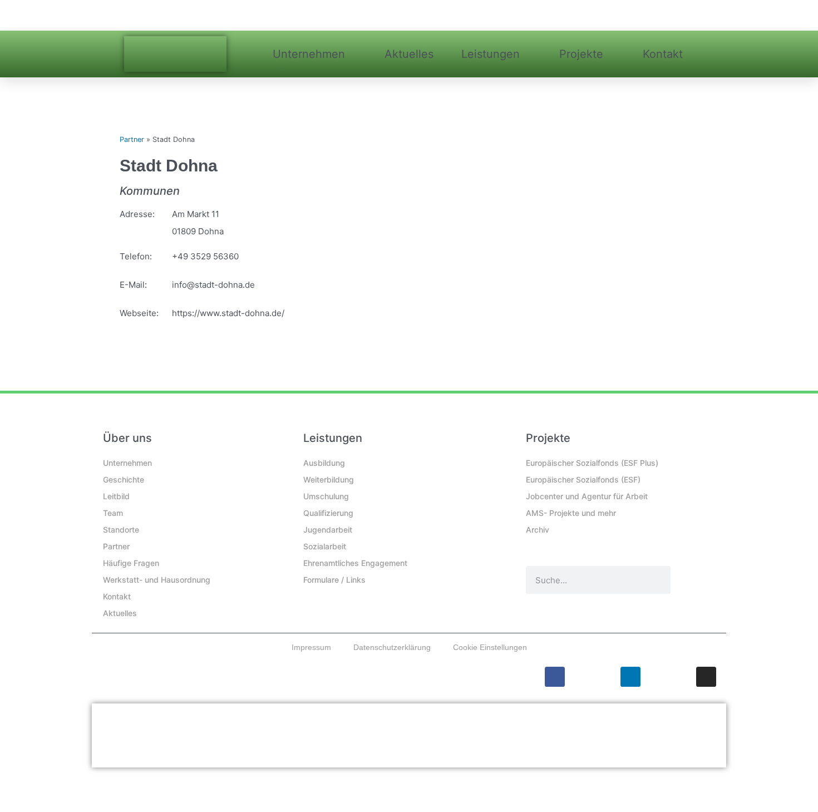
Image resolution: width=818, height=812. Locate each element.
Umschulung (326, 496)
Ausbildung (324, 462)
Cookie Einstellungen (490, 647)
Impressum (311, 647)
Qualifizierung (328, 513)
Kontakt (663, 54)
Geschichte (123, 479)
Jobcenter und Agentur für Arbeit (587, 496)
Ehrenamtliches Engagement (355, 563)
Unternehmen (309, 54)
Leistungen (490, 54)
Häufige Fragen (131, 563)
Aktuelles (409, 54)
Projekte (581, 54)
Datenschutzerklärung (392, 647)
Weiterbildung (328, 479)
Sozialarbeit (324, 546)
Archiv (537, 529)
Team (113, 513)
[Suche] (657, 580)
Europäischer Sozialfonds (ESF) (583, 479)
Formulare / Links (334, 579)
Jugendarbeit (327, 529)
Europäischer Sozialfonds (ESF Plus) (592, 462)
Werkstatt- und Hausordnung (156, 579)
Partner (132, 139)
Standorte (121, 529)
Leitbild (116, 496)
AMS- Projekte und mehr (571, 513)
